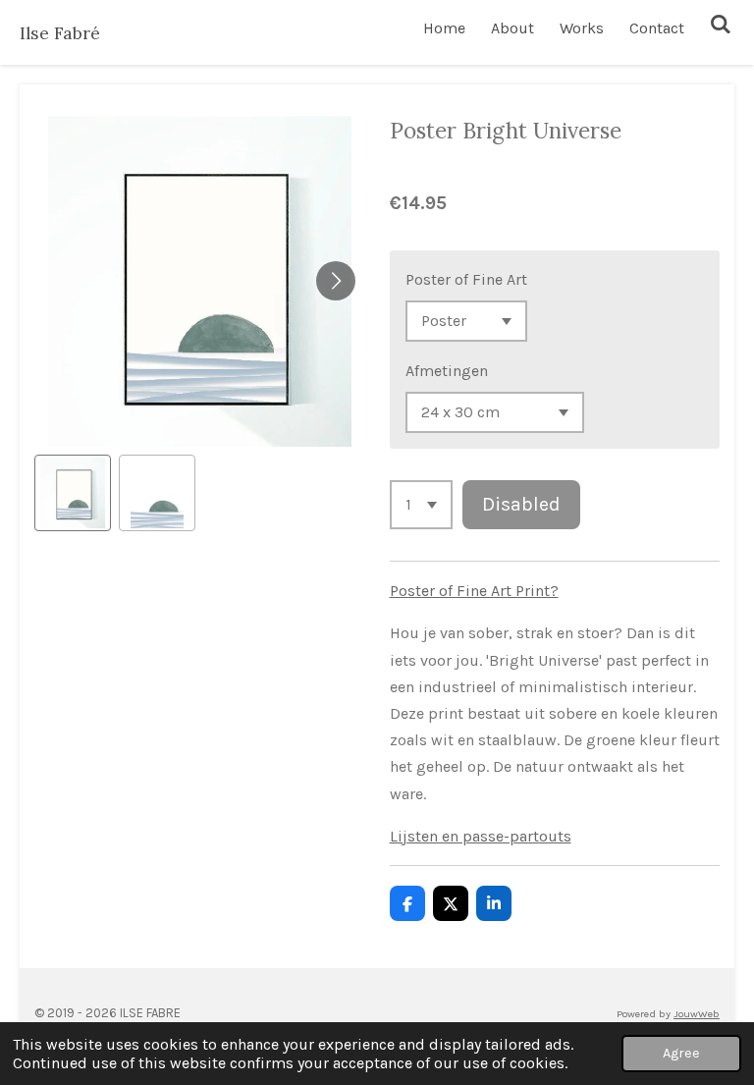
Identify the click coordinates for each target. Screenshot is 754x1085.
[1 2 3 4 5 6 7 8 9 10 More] (421, 504)
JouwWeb (696, 1013)
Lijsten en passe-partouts (480, 836)
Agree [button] (681, 1053)
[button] (72, 493)
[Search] (720, 24)
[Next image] (335, 280)
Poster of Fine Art (466, 279)
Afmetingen (446, 370)
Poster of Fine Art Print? (474, 590)
